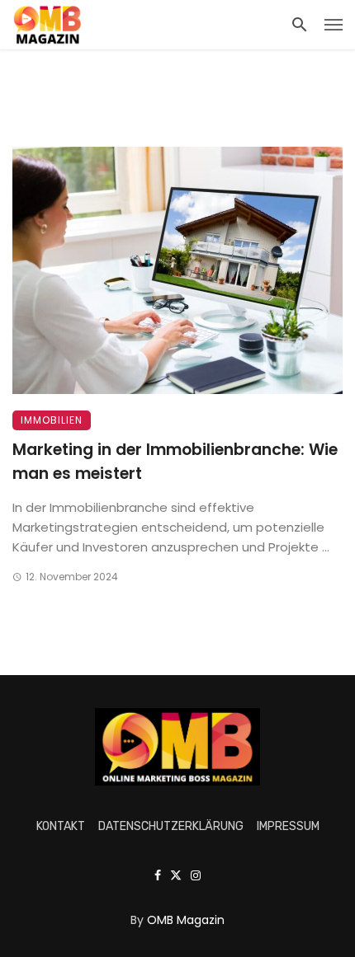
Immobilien (52, 420)
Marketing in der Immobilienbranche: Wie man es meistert (175, 462)
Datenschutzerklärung (171, 826)
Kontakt (60, 826)
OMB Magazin (186, 920)
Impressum (288, 826)
